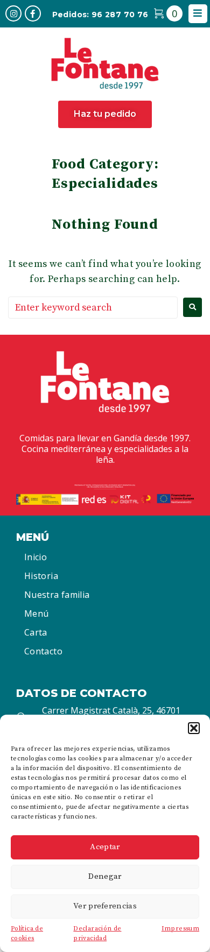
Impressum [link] (180, 929)
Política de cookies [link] (27, 934)
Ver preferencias (105, 906)
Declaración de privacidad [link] (97, 934)
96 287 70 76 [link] (120, 14)
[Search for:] (93, 308)
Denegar (104, 876)
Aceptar (105, 847)
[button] (193, 728)
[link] (13, 13)
